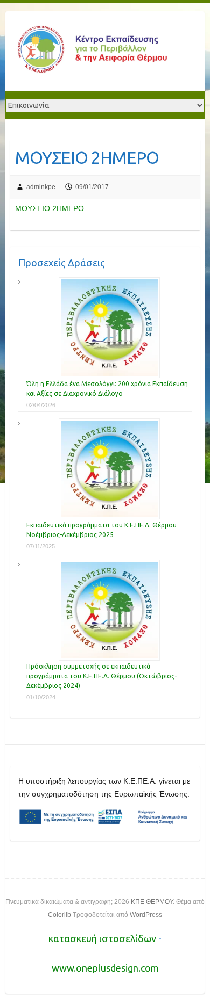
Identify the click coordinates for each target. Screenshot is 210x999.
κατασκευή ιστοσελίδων (103, 938)
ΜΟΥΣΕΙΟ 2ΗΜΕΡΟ (49, 208)
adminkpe (40, 187)
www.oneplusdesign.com (105, 967)
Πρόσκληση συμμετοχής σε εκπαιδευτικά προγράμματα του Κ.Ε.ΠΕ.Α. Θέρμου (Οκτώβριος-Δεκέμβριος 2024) (101, 676)
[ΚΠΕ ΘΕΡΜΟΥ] (91, 51)
